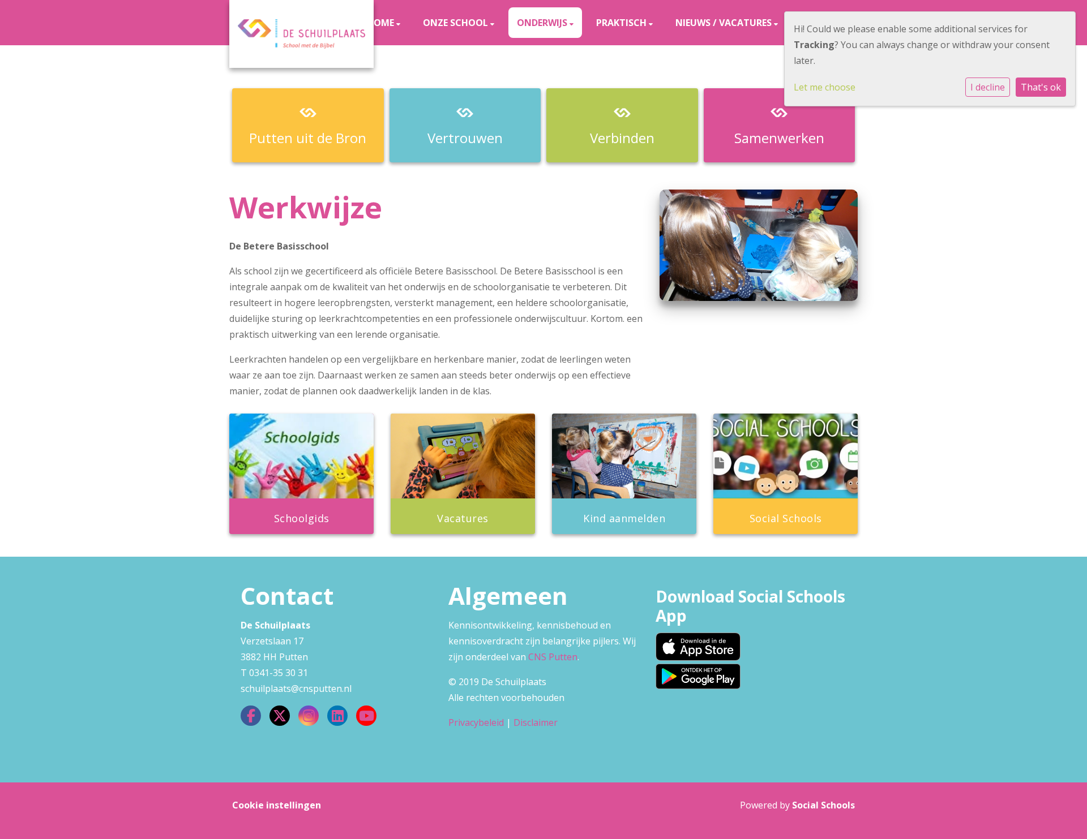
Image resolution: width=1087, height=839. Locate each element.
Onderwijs (543, 22)
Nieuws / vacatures (724, 22)
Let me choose (824, 87)
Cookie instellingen (276, 805)
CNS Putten (552, 657)
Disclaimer (535, 722)
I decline (987, 87)
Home (381, 22)
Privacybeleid (476, 722)
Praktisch (622, 22)
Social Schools (823, 805)
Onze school (456, 22)
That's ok (1041, 87)
